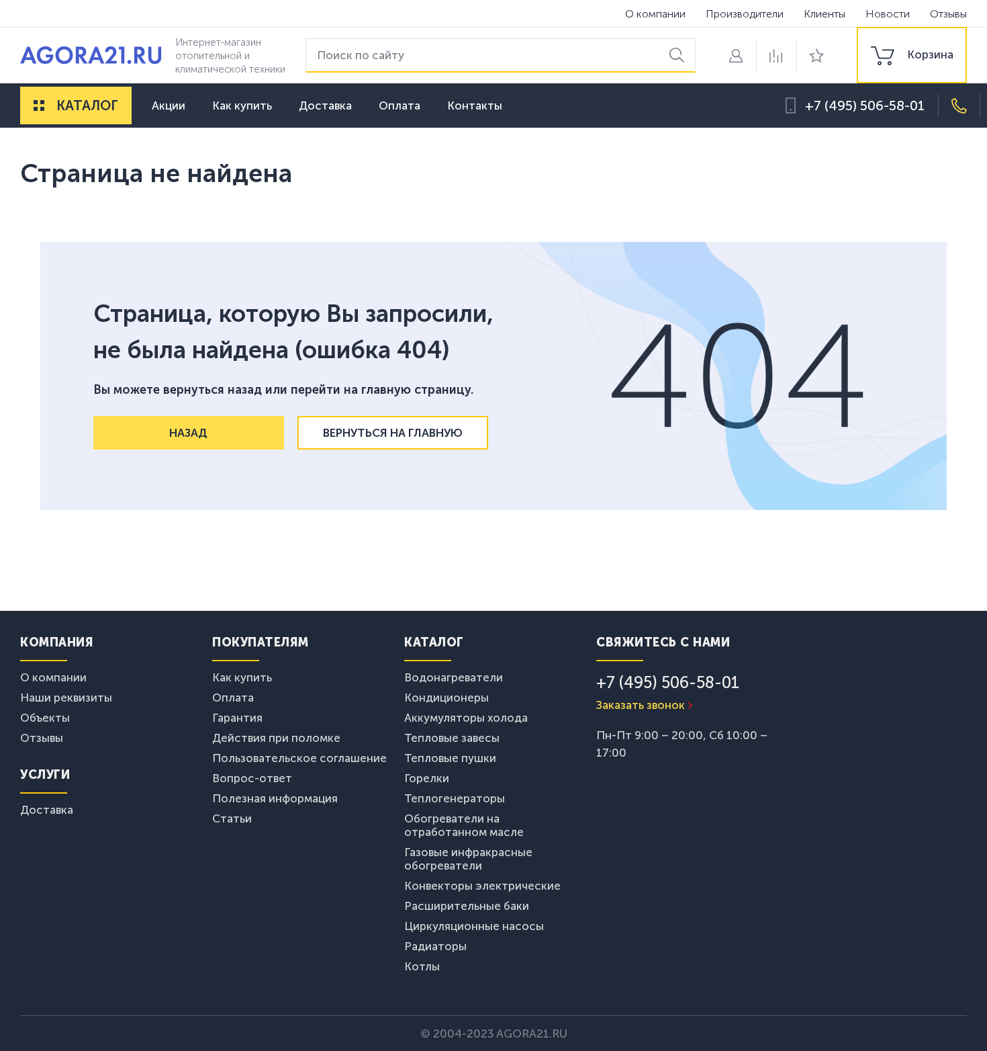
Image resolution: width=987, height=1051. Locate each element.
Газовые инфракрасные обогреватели (468, 858)
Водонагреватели (453, 677)
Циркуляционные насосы (474, 926)
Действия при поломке (276, 738)
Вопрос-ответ (252, 778)
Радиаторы (435, 946)
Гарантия (237, 717)
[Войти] (736, 55)
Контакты (474, 105)
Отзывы (948, 13)
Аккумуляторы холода (466, 717)
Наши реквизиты (66, 697)
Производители (745, 13)
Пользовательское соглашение (299, 758)
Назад (188, 432)
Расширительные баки (466, 906)
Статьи (232, 818)
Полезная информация (275, 798)
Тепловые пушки (450, 758)
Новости (887, 13)
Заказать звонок (640, 705)
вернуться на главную (393, 432)
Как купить (242, 105)
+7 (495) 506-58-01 (865, 105)
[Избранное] (816, 55)
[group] (912, 55)
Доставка (325, 105)
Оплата (399, 105)
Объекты (45, 717)
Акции (168, 105)
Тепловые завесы (452, 738)
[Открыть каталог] (39, 105)
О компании (655, 13)
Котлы (422, 966)
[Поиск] (679, 55)
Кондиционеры (446, 697)
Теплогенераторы (454, 798)
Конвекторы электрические (482, 885)
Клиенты (824, 13)
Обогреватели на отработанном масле (464, 825)
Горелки (426, 778)
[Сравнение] (776, 55)
